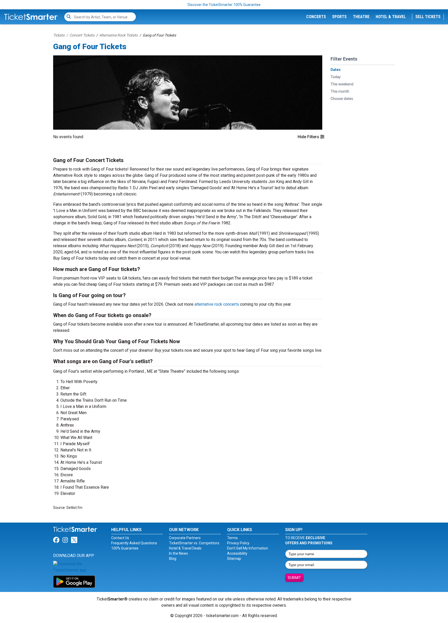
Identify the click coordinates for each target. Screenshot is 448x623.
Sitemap (234, 558)
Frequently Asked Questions (134, 543)
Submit (294, 578)
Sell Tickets (427, 16)
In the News (178, 553)
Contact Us (120, 538)
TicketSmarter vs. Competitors (194, 543)
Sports (339, 16)
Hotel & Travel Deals (185, 548)
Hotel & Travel (391, 16)
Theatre (361, 16)
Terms (232, 538)
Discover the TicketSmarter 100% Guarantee (224, 5)
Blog (172, 558)
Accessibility (237, 553)
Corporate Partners (185, 538)
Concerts (316, 16)
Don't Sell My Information (247, 548)
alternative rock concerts (216, 304)
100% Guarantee (124, 548)
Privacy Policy (238, 543)
